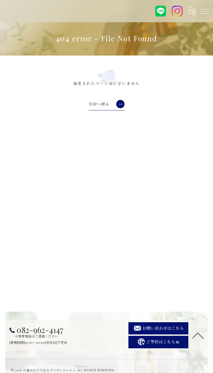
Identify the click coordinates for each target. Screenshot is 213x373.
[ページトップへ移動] (198, 335)
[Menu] (204, 11)
